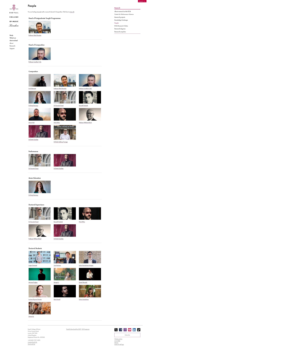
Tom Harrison (57, 265)
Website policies (118, 339)
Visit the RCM (31, 344)
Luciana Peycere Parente (35, 299)
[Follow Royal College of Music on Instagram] (125, 330)
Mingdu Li (56, 282)
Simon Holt (31, 122)
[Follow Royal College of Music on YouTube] (129, 330)
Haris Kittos (57, 122)
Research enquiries (120, 32)
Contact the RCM (32, 342)
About (11, 43)
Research (12, 46)
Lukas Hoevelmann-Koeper (86, 265)
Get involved (14, 40)
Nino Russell (57, 299)
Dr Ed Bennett (32, 88)
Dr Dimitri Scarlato (33, 139)
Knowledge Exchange (121, 20)
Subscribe (127, 335)
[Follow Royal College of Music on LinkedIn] (134, 330)
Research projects (119, 17)
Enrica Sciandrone (84, 299)
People (116, 23)
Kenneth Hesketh (83, 105)
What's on (13, 38)
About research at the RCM (122, 11)
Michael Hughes (33, 282)
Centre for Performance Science (124, 14)
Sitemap (116, 342)
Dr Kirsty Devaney (33, 105)
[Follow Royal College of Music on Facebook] (120, 330)
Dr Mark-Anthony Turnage (61, 142)
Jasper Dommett (33, 265)
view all (72, 12)
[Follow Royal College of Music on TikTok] (138, 330)
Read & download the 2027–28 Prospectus (77, 329)
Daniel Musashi (83, 282)
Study (11, 35)
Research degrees (119, 29)
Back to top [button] (287, 343)
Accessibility (117, 341)
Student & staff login (119, 344)
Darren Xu (31, 316)
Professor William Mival (85, 122)
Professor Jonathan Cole (35, 62)
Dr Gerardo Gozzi (59, 105)
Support (12, 48)
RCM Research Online (121, 26)
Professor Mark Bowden (35, 35)
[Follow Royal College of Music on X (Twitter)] (116, 330)
